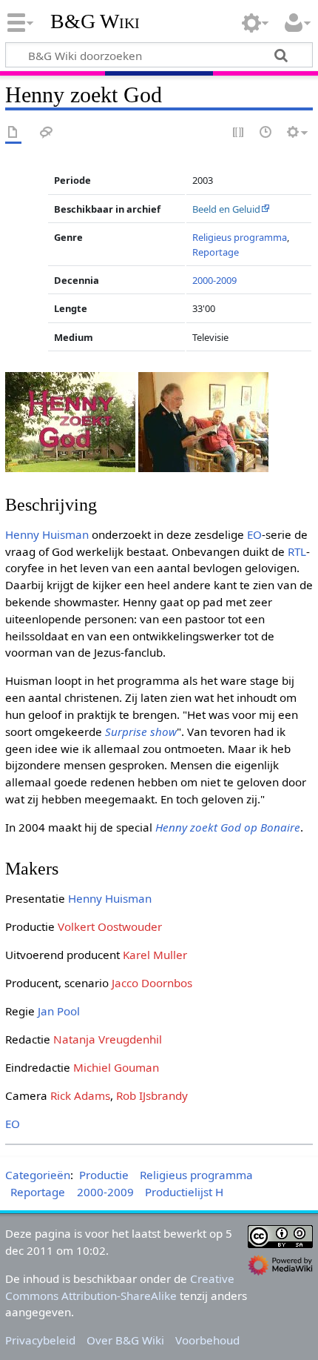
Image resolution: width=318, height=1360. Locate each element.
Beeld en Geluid (226, 209)
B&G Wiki (95, 21)
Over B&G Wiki (125, 1340)
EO (254, 534)
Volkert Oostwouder (110, 926)
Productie (104, 1174)
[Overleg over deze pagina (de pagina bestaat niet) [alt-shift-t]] (46, 133)
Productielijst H (184, 1191)
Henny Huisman (47, 534)
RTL (297, 551)
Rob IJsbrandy (152, 1095)
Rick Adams (80, 1095)
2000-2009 (214, 280)
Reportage (215, 252)
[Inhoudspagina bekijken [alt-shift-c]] (13, 133)
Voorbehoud (207, 1340)
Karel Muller (155, 954)
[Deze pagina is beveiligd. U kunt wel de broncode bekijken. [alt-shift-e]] (239, 133)
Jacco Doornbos (152, 982)
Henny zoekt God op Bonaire (227, 827)
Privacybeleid (40, 1340)
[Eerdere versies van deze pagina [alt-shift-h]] (266, 133)
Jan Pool (59, 1011)
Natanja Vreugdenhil (107, 1039)
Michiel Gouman (116, 1067)
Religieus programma (239, 237)
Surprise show (141, 731)
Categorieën (37, 1174)
